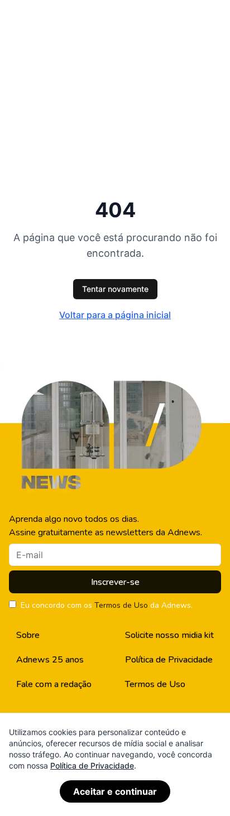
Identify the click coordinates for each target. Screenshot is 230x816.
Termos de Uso (121, 605)
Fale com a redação (54, 684)
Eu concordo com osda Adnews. (107, 605)
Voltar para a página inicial (115, 314)
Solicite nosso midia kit (169, 635)
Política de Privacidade (169, 660)
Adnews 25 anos (50, 660)
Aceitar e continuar (115, 791)
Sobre (28, 635)
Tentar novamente (115, 289)
